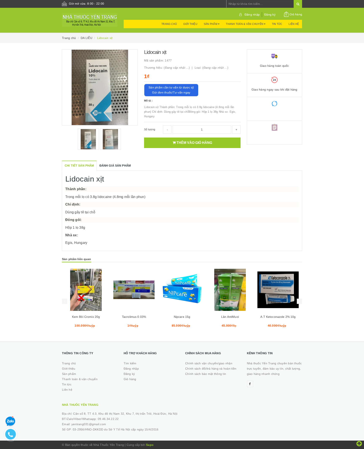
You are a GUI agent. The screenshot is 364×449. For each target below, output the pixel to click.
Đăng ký (270, 14)
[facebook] (250, 384)
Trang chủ (169, 24)
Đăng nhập (252, 14)
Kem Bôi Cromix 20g (86, 316)
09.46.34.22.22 (108, 419)
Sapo (150, 444)
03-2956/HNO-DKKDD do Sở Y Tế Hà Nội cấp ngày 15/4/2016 (116, 429)
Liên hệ (294, 24)
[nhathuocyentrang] (89, 18)
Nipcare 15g (182, 316)
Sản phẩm (211, 24)
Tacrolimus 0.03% (134, 316)
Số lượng (149, 129)
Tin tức (277, 24)
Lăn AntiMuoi (230, 316)
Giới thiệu (190, 24)
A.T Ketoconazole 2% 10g (278, 316)
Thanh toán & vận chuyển (245, 24)
